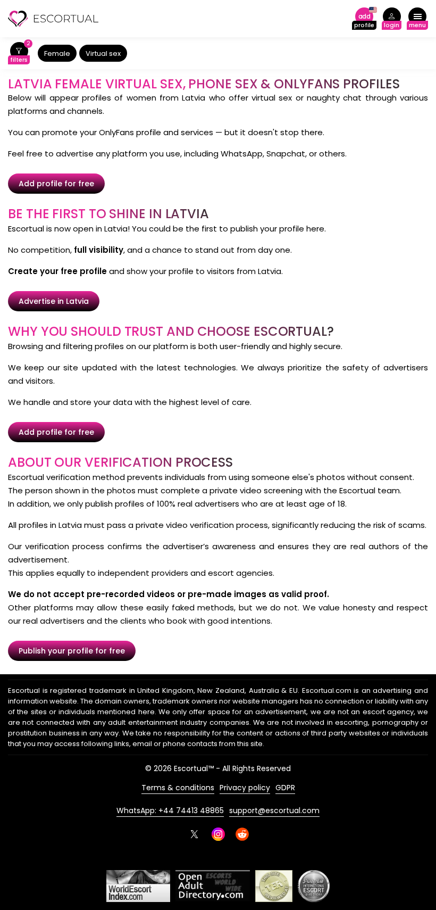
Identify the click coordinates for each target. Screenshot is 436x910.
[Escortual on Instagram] (218, 834)
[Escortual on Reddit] (242, 834)
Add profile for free (56, 183)
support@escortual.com (274, 810)
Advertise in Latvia (54, 301)
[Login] (391, 18)
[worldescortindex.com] (138, 886)
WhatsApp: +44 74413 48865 (170, 810)
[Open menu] (417, 18)
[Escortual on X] (194, 834)
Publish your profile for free (72, 651)
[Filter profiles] (19, 53)
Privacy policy (245, 787)
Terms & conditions (177, 787)
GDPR (285, 787)
